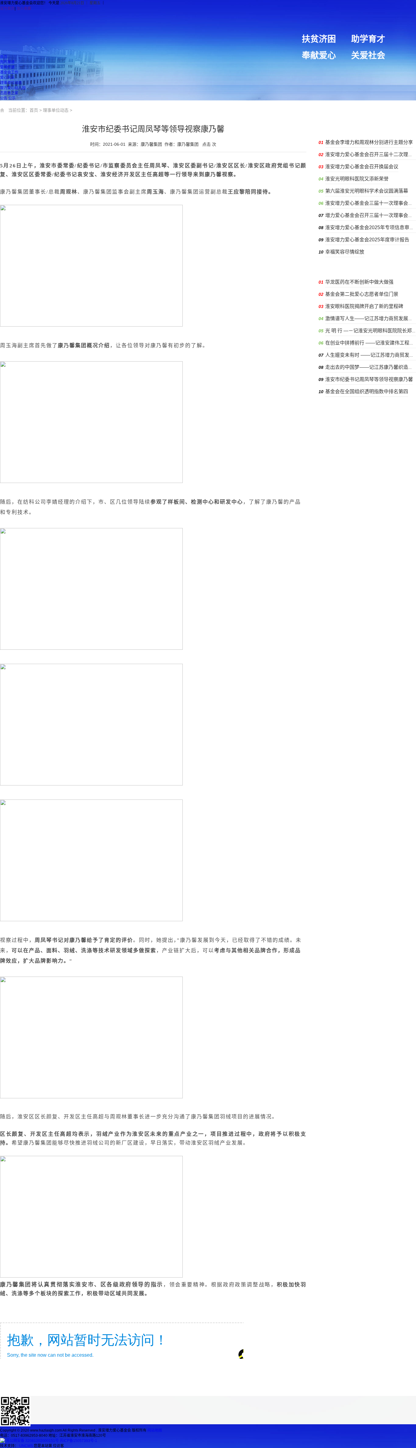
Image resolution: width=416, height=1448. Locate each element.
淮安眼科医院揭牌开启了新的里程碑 (364, 306)
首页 (3, 57)
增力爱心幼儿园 (13, 88)
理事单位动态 (11, 83)
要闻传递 (7, 67)
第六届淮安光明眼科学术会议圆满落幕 (366, 191)
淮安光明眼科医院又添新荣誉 (357, 178)
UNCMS (26, 1446)
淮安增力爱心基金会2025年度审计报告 (367, 239)
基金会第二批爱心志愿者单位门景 (361, 294)
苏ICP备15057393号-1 (78, 1441)
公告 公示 (8, 98)
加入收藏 (23, 8)
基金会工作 (9, 72)
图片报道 (7, 62)
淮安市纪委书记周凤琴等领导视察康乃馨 (369, 379)
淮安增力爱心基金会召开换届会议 (361, 166)
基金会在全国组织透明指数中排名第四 (366, 391)
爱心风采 (7, 77)
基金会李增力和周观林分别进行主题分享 (369, 142)
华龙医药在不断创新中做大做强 (359, 282)
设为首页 (7, 8)
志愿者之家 (9, 93)
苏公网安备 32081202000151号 (32, 1441)
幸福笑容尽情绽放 (344, 251)
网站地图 (154, 1430)
